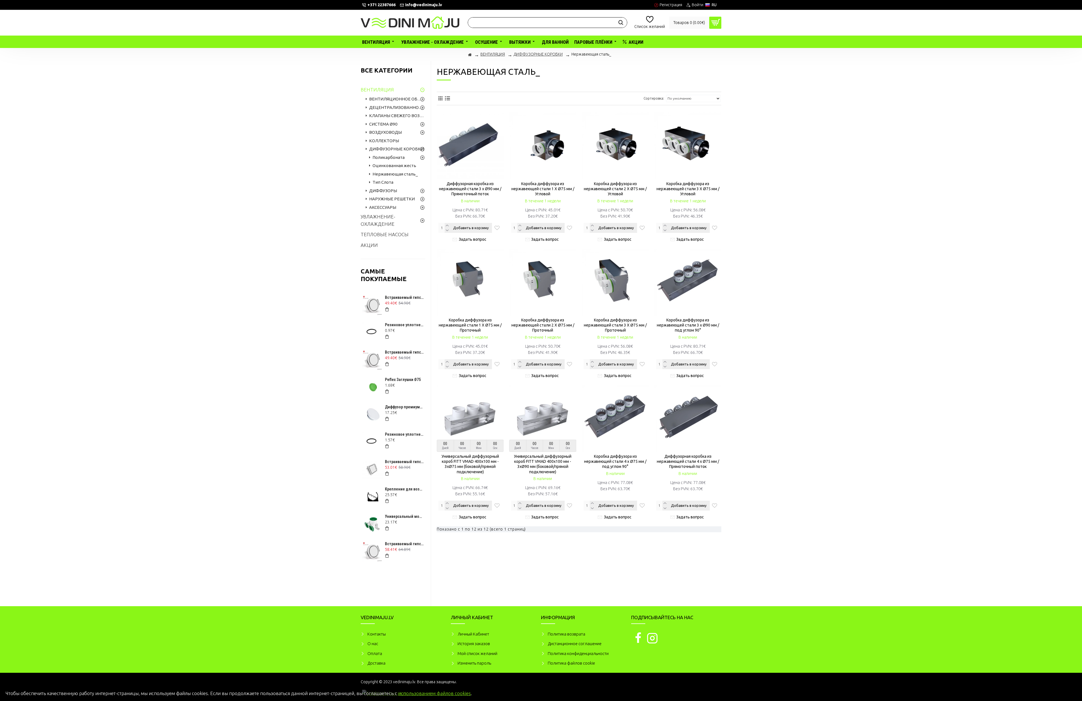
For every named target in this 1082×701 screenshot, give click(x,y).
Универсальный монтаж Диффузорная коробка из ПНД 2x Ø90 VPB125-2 (404, 516)
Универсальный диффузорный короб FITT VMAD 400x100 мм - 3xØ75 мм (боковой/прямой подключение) (470, 464)
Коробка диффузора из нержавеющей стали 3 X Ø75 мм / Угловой (688, 188)
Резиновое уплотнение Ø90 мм (404, 434)
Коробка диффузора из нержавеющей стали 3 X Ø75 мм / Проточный (615, 325)
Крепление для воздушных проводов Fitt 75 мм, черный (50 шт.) (404, 489)
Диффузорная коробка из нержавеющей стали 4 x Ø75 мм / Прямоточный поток (688, 461)
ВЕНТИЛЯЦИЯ (492, 54)
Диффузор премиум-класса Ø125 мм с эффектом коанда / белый (404, 407)
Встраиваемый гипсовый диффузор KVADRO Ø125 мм (404, 461)
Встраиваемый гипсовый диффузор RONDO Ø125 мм (404, 297)
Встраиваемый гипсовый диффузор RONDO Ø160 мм (404, 544)
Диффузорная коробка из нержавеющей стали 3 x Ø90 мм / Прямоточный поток (470, 188)
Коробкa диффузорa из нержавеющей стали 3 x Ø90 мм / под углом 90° (688, 325)
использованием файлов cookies (434, 693)
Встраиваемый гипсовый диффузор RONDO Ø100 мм (404, 352)
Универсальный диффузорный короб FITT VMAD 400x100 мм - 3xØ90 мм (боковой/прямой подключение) (542, 464)
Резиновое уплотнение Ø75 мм (404, 325)
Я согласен (1064, 692)
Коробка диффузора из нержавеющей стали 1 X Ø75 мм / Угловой (542, 188)
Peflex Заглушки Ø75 (403, 379)
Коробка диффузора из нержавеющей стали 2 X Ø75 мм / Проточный (542, 325)
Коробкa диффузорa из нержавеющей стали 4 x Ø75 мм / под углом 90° (615, 461)
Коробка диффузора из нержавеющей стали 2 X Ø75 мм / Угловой (615, 188)
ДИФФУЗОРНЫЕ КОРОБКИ (538, 54)
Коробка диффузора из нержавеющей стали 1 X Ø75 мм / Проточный (470, 325)
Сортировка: (654, 98)
